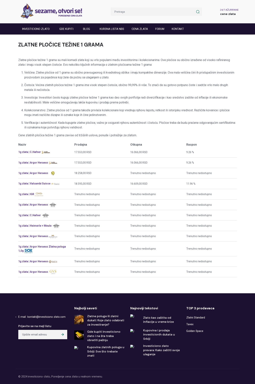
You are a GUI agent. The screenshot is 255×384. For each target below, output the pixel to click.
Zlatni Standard (195, 317)
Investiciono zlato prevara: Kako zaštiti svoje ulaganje (161, 350)
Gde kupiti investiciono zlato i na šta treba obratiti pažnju (103, 336)
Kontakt (178, 29)
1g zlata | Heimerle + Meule (35, 225)
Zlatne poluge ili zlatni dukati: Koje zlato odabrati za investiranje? (105, 320)
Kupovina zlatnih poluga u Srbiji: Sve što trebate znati (105, 351)
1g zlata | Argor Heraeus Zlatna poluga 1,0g (42, 248)
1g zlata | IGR (26, 194)
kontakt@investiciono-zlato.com (46, 316)
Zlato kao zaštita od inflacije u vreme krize (158, 320)
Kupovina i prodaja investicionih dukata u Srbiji (159, 334)
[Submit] (62, 334)
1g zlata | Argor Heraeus (33, 162)
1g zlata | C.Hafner (29, 151)
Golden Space (194, 331)
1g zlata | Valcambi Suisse (34, 183)
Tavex (189, 324)
